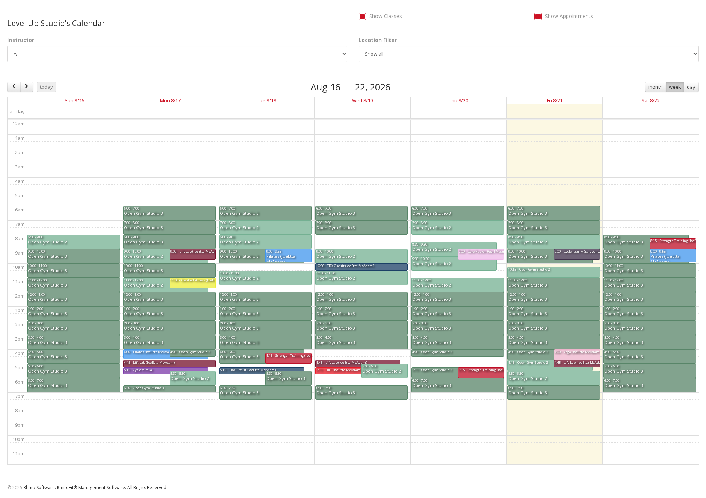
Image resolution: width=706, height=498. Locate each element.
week (675, 86)
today (46, 86)
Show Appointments (569, 16)
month (655, 86)
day (691, 86)
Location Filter (378, 39)
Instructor (20, 39)
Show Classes (385, 16)
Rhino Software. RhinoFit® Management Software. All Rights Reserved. (96, 487)
